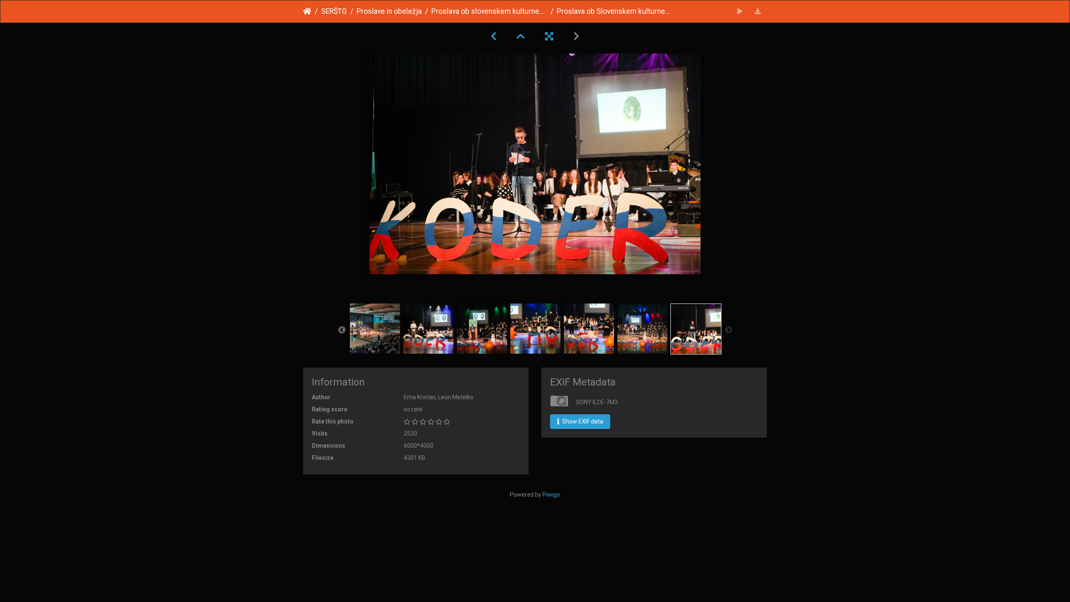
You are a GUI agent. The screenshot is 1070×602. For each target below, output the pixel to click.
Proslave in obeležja (389, 11)
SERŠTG (334, 11)
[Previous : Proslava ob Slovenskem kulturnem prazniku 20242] (494, 36)
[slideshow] (740, 11)
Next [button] (728, 330)
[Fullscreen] (549, 36)
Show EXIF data (582, 421)
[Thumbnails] (521, 36)
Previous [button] (342, 330)
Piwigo (551, 494)
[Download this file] (758, 11)
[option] (375, 329)
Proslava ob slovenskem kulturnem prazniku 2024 (489, 11)
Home (307, 11)
